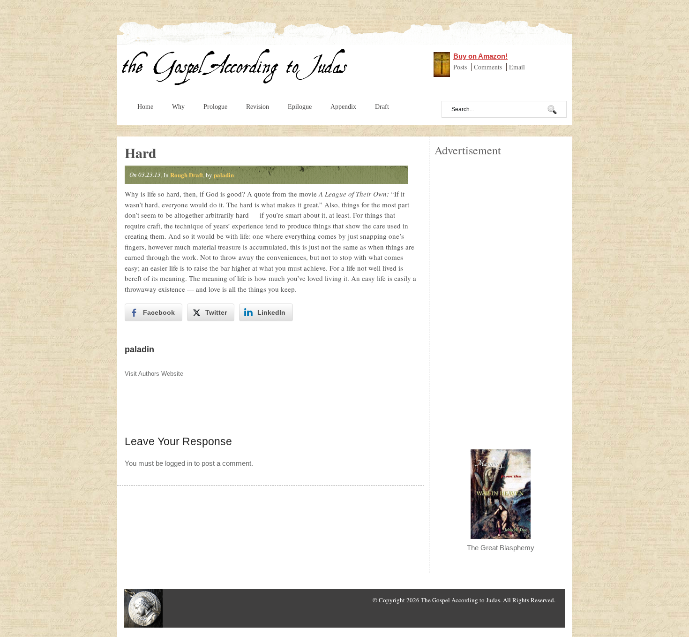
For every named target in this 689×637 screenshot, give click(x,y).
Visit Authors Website (154, 373)
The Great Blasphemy (500, 548)
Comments (489, 66)
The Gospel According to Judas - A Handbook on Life (235, 69)
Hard (141, 152)
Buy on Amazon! (480, 56)
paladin (224, 174)
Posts (461, 66)
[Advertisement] (500, 298)
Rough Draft (186, 174)
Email (517, 66)
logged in (178, 463)
